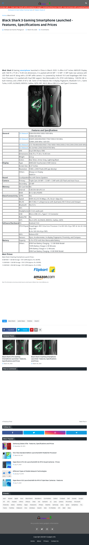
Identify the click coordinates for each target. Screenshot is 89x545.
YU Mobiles (52, 508)
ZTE (59, 508)
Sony (62, 505)
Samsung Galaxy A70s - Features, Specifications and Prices (33, 444)
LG (50, 502)
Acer (4, 498)
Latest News (21, 321)
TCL (81, 505)
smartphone (25, 70)
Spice (67, 505)
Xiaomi (37, 321)
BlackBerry (38, 498)
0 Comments (45, 30)
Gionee (74, 498)
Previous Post (7, 421)
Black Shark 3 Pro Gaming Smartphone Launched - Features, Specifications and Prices (14, 359)
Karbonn (45, 502)
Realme (47, 505)
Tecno (5, 508)
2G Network (23, 133)
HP (4, 502)
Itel (39, 502)
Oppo (26, 505)
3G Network (23, 139)
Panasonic (33, 505)
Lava (55, 502)
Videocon (19, 508)
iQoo (69, 508)
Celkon (55, 498)
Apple (16, 498)
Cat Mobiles (47, 498)
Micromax (69, 502)
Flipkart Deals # (36, 10)
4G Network (23, 145)
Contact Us (55, 541)
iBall (64, 508)
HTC (8, 502)
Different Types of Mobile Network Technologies (30, 471)
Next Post (82, 421)
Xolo (45, 508)
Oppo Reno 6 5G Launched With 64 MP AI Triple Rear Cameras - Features (38, 480)
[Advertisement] (44, 51)
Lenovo (61, 502)
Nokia (13, 505)
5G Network (23, 148)
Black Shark (11, 15)
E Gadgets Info (51, 537)
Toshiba (11, 508)
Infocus (28, 502)
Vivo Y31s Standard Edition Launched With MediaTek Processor (35, 453)
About (39, 541)
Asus (21, 498)
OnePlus (19, 505)
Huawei (14, 502)
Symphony (75, 505)
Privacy (46, 541)
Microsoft (77, 502)
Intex (33, 502)
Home (4, 15)
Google (81, 498)
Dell (68, 498)
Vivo (26, 508)
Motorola (6, 505)
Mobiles (29, 321)
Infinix (21, 502)
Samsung (55, 505)
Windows (32, 508)
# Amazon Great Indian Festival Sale (16, 10)
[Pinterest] (32, 330)
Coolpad (62, 498)
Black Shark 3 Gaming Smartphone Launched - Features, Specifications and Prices (43, 359)
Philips (41, 505)
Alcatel (10, 498)
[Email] (36, 330)
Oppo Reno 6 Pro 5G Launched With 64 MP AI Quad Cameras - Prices (36, 462)
